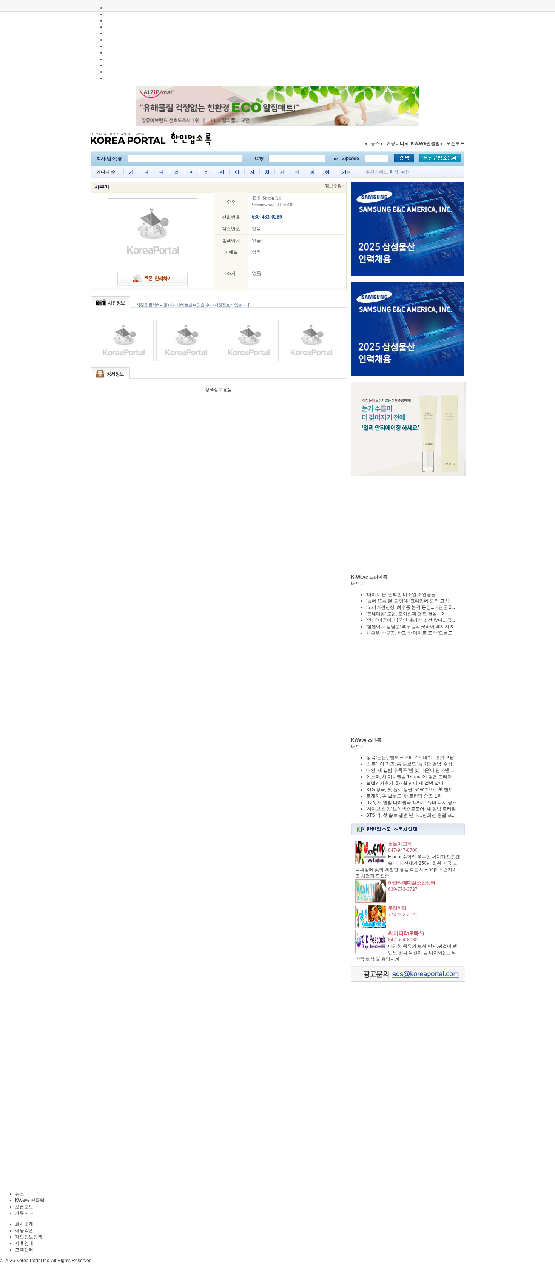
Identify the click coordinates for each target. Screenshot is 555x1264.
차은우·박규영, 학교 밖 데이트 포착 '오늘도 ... (411, 633)
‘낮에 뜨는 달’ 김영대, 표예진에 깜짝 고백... (409, 601)
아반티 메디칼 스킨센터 (411, 882)
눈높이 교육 (400, 844)
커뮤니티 (395, 143)
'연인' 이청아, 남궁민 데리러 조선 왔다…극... (410, 620)
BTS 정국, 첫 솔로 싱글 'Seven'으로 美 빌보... (411, 789)
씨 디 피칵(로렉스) (406, 933)
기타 (346, 172)
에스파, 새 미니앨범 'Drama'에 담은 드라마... (410, 776)
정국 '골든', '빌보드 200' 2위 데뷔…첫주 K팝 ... (412, 757)
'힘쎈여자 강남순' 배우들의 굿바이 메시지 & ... (412, 626)
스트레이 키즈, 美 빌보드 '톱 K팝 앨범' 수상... (411, 764)
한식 (393, 172)
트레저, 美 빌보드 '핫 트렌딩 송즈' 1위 (404, 796)
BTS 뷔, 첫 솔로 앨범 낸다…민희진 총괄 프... (410, 815)
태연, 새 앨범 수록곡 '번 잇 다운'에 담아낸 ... (410, 770)
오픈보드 (455, 143)
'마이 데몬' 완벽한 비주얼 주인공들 (401, 594)
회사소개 (24, 1224)
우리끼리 (397, 908)
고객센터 (24, 1249)
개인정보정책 (28, 1236)
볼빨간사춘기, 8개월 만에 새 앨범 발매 (405, 783)
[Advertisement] (407, 525)
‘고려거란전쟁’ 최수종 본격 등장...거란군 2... (410, 607)
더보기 (358, 583)
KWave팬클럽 (425, 143)
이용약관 (24, 1230)
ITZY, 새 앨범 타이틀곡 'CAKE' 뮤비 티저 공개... (413, 802)
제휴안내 (24, 1243)
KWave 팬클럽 (30, 1200)
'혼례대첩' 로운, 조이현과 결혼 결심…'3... (407, 613)
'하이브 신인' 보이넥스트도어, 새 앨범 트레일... (412, 808)
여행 (405, 172)
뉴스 (375, 143)
